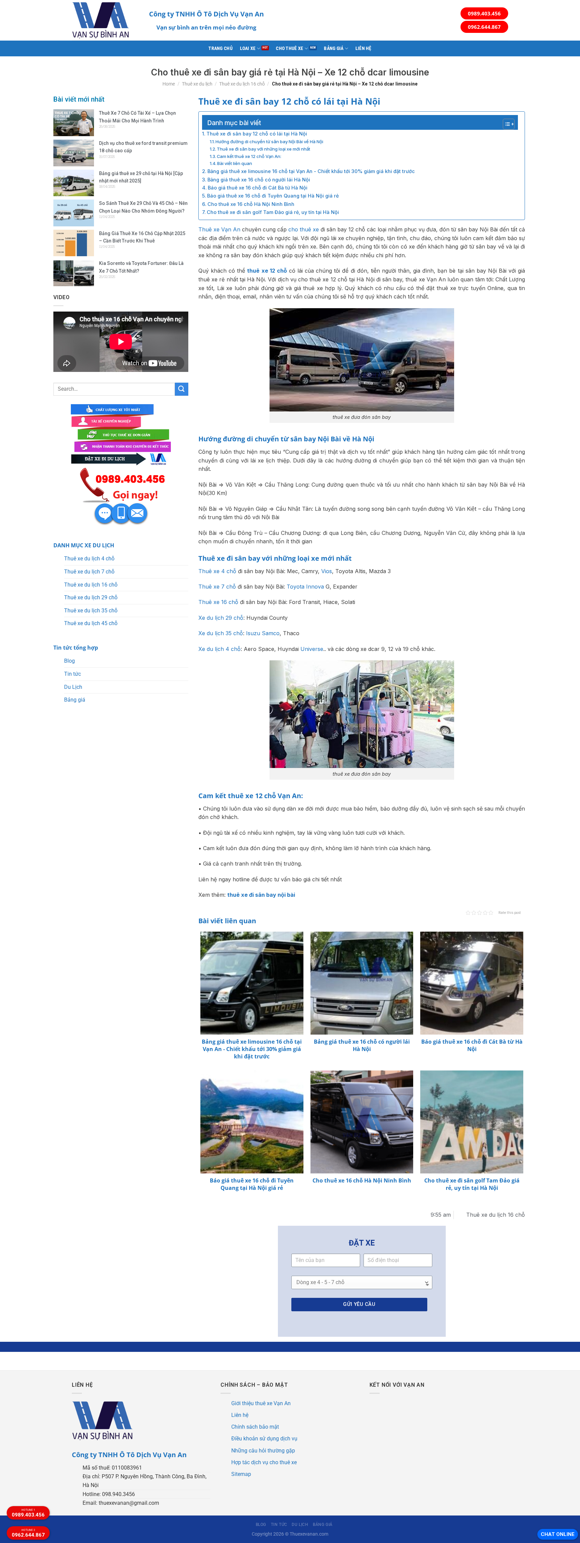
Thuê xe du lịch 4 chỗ (89, 558)
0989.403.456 (484, 13)
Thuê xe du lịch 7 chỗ (89, 571)
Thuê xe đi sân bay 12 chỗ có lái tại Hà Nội (256, 133)
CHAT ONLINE (558, 1534)
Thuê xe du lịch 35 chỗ (90, 610)
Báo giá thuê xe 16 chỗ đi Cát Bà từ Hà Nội (257, 187)
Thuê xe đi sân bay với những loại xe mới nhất (263, 149)
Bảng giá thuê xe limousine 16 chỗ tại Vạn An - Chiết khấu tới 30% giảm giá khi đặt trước (311, 171)
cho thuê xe (303, 229)
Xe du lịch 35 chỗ (220, 633)
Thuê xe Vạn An (219, 229)
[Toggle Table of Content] (505, 124)
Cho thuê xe (289, 48)
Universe (311, 649)
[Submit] (181, 389)
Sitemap (241, 1474)
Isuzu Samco (263, 633)
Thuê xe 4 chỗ (217, 571)
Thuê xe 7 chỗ (217, 586)
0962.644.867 (484, 26)
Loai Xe (248, 48)
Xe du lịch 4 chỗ (219, 649)
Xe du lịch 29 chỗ (220, 617)
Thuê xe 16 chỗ (218, 602)
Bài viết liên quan (234, 163)
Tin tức (72, 674)
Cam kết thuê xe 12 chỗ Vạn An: (249, 156)
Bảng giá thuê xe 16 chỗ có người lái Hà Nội (258, 179)
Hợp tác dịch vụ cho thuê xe (264, 1462)
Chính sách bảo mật (255, 1427)
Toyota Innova (305, 586)
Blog (69, 661)
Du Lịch (73, 687)
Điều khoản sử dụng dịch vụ (264, 1438)
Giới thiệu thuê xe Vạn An (261, 1403)
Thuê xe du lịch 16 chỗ (242, 84)
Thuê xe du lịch (197, 84)
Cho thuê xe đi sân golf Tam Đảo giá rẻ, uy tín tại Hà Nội (273, 212)
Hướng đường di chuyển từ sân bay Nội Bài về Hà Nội (269, 141)
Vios (326, 571)
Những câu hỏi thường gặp (263, 1450)
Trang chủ (220, 48)
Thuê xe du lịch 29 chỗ (90, 597)
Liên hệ (363, 48)
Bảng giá (333, 48)
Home (168, 84)
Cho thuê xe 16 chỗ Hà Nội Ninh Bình (250, 204)
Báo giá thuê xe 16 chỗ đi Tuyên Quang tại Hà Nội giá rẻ (273, 196)
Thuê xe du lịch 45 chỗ (90, 623)
